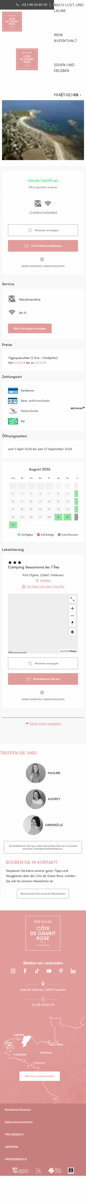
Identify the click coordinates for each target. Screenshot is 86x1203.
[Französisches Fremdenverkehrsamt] (55, 1170)
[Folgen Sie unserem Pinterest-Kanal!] (61, 971)
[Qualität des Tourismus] (38, 1170)
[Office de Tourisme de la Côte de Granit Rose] (27, 55)
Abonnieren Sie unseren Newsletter (43, 893)
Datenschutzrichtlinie (19, 1122)
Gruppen (11, 1147)
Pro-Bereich (14, 1134)
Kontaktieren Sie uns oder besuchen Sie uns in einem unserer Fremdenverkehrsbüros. (43, 847)
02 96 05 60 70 (43, 1005)
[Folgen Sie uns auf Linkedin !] (73, 971)
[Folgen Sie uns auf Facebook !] (25, 971)
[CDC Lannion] (20, 1170)
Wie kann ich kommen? (39, 1076)
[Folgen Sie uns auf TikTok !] (37, 971)
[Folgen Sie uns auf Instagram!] (13, 971)
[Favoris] (62, 95)
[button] (68, 95)
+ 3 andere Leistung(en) (43, 212)
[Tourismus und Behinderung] (71, 1170)
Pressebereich (16, 1159)
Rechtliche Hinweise (18, 1109)
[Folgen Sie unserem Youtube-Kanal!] (49, 971)
